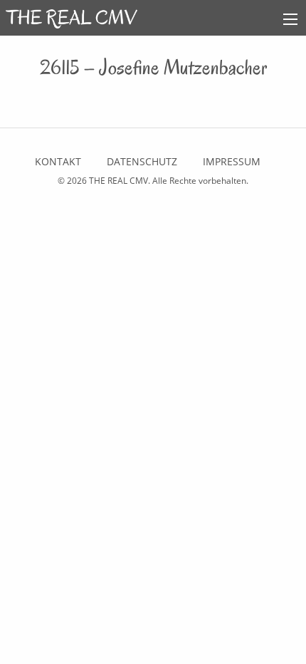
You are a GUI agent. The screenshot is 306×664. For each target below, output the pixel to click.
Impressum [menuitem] (231, 161)
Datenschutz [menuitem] (142, 161)
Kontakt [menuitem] (58, 161)
